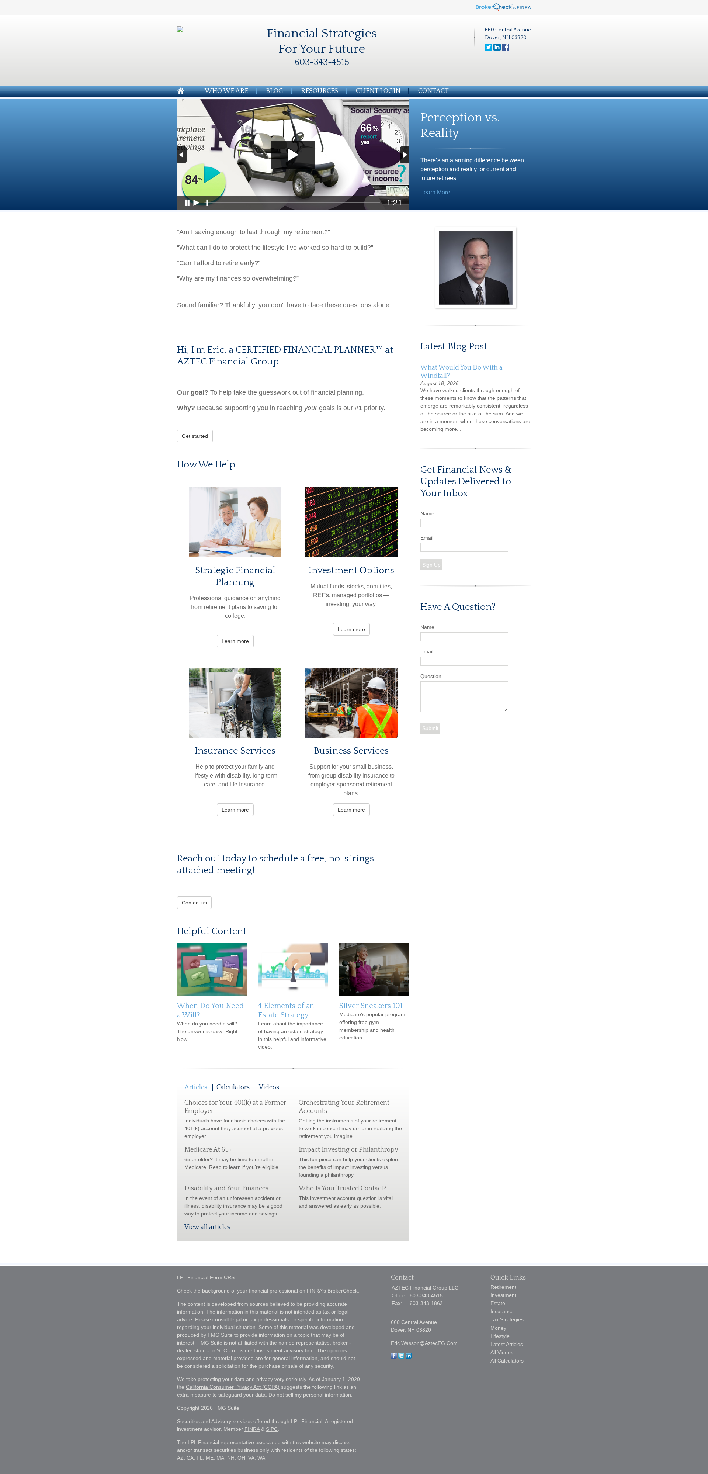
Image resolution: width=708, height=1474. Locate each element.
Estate (497, 1303)
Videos (269, 1087)
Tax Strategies (507, 1319)
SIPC (272, 1429)
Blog (274, 91)
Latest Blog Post (453, 346)
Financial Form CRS (211, 1277)
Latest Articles (506, 1344)
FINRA (252, 1429)
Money (498, 1328)
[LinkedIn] (409, 1357)
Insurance (502, 1311)
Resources (319, 91)
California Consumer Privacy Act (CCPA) (233, 1387)
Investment (503, 1295)
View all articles (207, 1227)
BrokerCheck (342, 1291)
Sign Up (431, 565)
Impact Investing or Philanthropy (348, 1149)
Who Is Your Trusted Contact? (342, 1188)
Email (426, 538)
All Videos (501, 1352)
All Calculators (507, 1361)
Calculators (233, 1087)
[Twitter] (401, 1357)
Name (427, 513)
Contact (433, 91)
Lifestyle (500, 1336)
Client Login (378, 91)
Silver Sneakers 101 (371, 1006)
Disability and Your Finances (226, 1188)
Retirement (503, 1287)
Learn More (435, 192)
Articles (195, 1087)
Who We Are (226, 91)
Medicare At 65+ (208, 1149)
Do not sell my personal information (309, 1395)
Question (430, 676)
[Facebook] (394, 1357)
